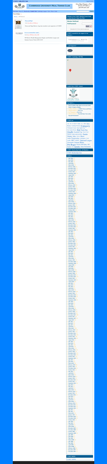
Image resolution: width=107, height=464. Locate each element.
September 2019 (72, 280)
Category (85, 126)
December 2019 (72, 275)
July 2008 (70, 441)
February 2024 (71, 203)
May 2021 (70, 255)
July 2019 (70, 283)
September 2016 (72, 338)
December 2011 (72, 405)
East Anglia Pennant (72, 130)
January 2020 (71, 273)
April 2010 (70, 425)
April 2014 (70, 373)
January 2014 (71, 378)
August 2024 (71, 195)
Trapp (72, 146)
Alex (88, 124)
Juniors (78, 136)
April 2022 (70, 236)
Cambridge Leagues (42, 11)
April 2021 (70, 256)
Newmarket (70, 142)
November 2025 (72, 170)
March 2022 (71, 238)
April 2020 (70, 268)
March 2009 (71, 440)
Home (15, 16)
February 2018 (71, 310)
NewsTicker (16, 14)
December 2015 (72, 353)
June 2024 (70, 196)
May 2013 (70, 386)
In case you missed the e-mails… (32, 32)
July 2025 (70, 176)
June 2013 (70, 385)
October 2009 (71, 431)
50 (76, 123)
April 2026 (70, 163)
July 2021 (70, 251)
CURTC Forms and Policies (85, 109)
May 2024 (70, 198)
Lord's (69, 140)
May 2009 (70, 438)
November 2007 (72, 451)
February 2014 (71, 376)
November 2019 (72, 276)
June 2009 (70, 436)
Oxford (76, 142)
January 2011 (71, 415)
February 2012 (71, 403)
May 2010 (70, 423)
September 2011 (72, 408)
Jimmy (69, 136)
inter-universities (77, 134)
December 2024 (72, 188)
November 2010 (72, 418)
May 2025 (70, 180)
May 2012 (70, 398)
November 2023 (72, 208)
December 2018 (72, 295)
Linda (87, 138)
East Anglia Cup (81, 128)
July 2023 (70, 213)
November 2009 (72, 430)
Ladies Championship (73, 138)
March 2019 (71, 290)
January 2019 (71, 293)
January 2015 (71, 366)
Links (55, 11)
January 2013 (71, 393)
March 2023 (71, 220)
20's (71, 123)
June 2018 (70, 303)
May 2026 (70, 161)
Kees (28, 34)
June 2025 (70, 178)
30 (72, 123)
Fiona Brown (30, 23)
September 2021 (72, 248)
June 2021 (70, 253)
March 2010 (71, 426)
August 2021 (71, 250)
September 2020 (72, 263)
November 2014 (72, 368)
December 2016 (72, 333)
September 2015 (72, 358)
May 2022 (70, 235)
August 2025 (71, 175)
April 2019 (70, 288)
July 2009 (70, 435)
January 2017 (71, 331)
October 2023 (71, 210)
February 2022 (71, 240)
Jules (74, 136)
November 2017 (72, 315)
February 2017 (71, 330)
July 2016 (70, 341)
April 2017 (70, 326)
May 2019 (70, 286)
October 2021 (71, 246)
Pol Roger (71, 144)
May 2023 (70, 216)
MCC (73, 140)
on (72, 105)
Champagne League (71, 128)
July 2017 (70, 321)
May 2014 (70, 371)
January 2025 (71, 186)
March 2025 (71, 183)
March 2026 (71, 165)
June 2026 (70, 160)
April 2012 (70, 400)
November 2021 (72, 245)
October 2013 (71, 381)
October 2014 (71, 370)
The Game (15, 11)
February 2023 (71, 221)
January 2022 (71, 241)
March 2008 (71, 446)
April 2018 (70, 306)
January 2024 (71, 205)
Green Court (85, 132)
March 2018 (71, 308)
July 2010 (70, 421)
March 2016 (71, 348)
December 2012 (72, 395)
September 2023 (72, 211)
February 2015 (71, 365)
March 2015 (71, 363)
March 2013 (71, 390)
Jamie (85, 134)
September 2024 (72, 193)
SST (38, 34)
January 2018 (71, 311)
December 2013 (72, 380)
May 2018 (70, 305)
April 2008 (70, 445)
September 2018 (72, 300)
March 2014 (71, 375)
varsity (77, 147)
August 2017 (71, 320)
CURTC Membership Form (74, 153)
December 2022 (72, 225)
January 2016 (71, 351)
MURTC (77, 140)
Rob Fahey (84, 144)
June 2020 (70, 266)
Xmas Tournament (86, 146)
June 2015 (70, 361)
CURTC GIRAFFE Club (20, 1)
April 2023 (70, 218)
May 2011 (70, 411)
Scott (69, 147)
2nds (68, 123)
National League (86, 140)
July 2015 (70, 360)
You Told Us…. (71, 103)
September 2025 (72, 173)
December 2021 (72, 243)
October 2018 (71, 298)
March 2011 (71, 413)
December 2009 (72, 428)
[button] (70, 70)
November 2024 (72, 190)
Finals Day (84, 130)
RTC (89, 144)
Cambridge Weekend (75, 125)
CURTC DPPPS (71, 459)
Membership (27, 11)
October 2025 (71, 171)
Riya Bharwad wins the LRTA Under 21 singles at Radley (79, 106)
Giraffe (70, 132)
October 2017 (71, 316)
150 (84, 124)
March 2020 (71, 270)
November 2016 (72, 335)
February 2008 (71, 448)
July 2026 (70, 158)
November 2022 (72, 226)
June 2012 (70, 396)
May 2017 (70, 325)
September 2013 (72, 383)
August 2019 (71, 281)
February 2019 (71, 291)
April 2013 (70, 388)
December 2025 (72, 168)
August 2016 (71, 340)
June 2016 (70, 343)
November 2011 (72, 406)
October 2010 (71, 420)
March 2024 (71, 201)
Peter (36, 34)
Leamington (83, 138)
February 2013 (71, 391)
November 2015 (72, 355)
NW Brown (35, 23)
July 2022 (70, 231)
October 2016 (71, 336)
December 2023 (72, 206)
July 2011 (70, 410)
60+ (79, 124)
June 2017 (70, 323)
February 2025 (71, 185)
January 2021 (71, 260)
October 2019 (71, 278)
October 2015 (71, 356)
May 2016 (70, 345)
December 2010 (72, 416)
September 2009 (72, 433)
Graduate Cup (78, 132)
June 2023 (70, 215)
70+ (82, 123)
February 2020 (71, 271)
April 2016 (70, 346)
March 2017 (71, 328)
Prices (52, 11)
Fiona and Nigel (29, 21)
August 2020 (71, 265)
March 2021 (71, 258)
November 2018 (72, 296)
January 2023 (71, 223)
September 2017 (72, 318)
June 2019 (70, 285)
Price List (80, 110)
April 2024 (70, 200)
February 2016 (71, 350)
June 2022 (70, 233)
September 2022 (72, 230)
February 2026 (71, 166)
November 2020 (72, 261)
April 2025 (70, 181)
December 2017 (72, 313)
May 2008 (70, 443)
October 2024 (71, 191)
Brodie (69, 126)
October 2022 (71, 228)
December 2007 (72, 450)
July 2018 (70, 301)
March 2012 (71, 401)
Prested (79, 144)
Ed (78, 130)
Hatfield (69, 134)
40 (75, 124)
